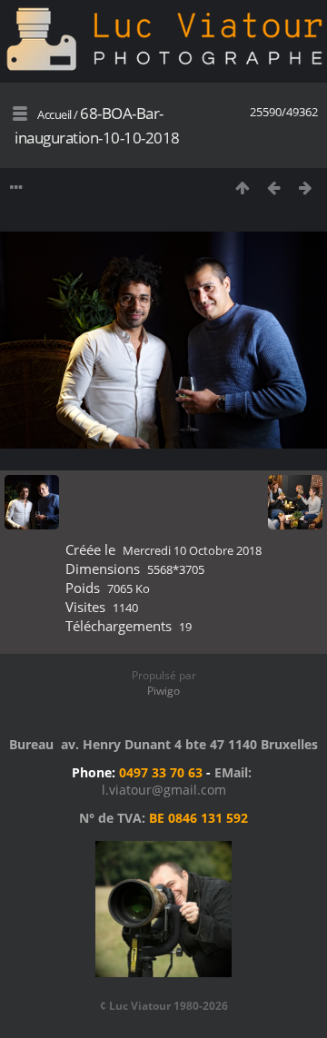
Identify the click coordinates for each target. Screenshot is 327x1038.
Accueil (54, 114)
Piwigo (163, 690)
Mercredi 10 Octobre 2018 (192, 550)
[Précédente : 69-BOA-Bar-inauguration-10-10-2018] (274, 187)
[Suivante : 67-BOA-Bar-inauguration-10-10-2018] (306, 187)
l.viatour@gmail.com (164, 789)
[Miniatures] (242, 187)
